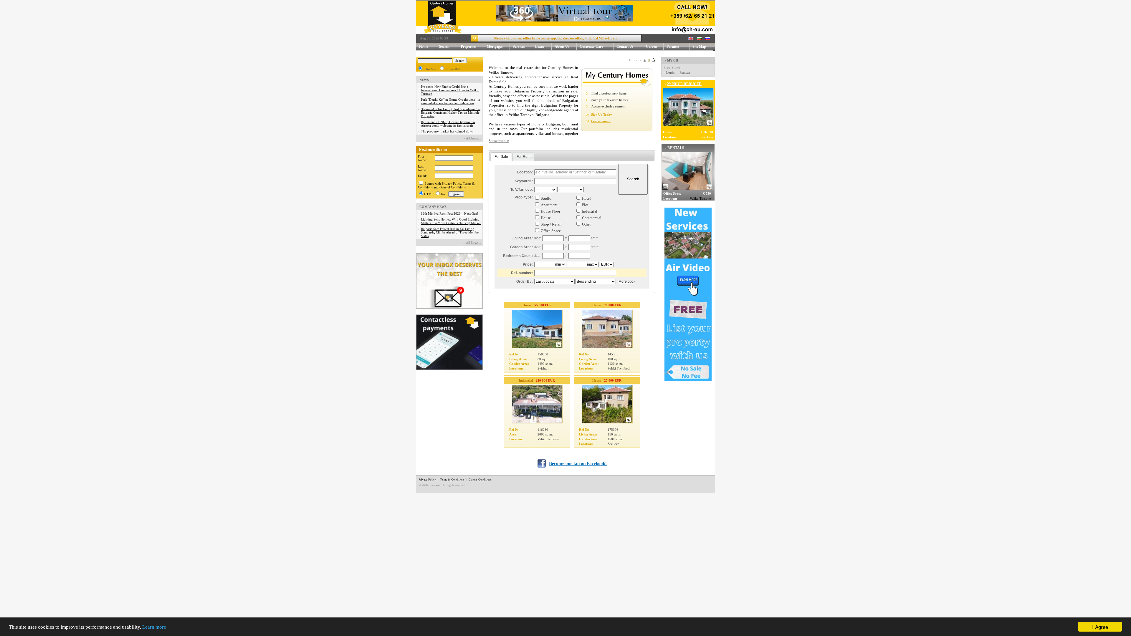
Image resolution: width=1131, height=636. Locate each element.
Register (684, 72)
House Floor (550, 211)
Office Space (551, 230)
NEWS (424, 80)
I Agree (1100, 626)
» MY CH (671, 60)
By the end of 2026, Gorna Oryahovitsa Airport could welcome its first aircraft (448, 123)
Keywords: (524, 181)
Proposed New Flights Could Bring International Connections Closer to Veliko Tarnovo (450, 90)
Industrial (589, 211)
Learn (539, 46)
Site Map (699, 46)
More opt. (626, 281)
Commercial (591, 218)
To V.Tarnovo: (521, 190)
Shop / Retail (551, 224)
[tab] (501, 157)
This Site (430, 69)
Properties (468, 46)
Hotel (586, 198)
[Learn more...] (616, 86)
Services (519, 46)
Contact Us (625, 46)
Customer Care (591, 46)
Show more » (499, 140)
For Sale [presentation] (501, 157)
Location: (525, 172)
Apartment (549, 205)
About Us (562, 46)
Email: (422, 176)
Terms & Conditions (452, 479)
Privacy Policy (451, 183)
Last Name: (422, 168)
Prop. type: (524, 197)
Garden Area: (521, 247)
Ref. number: (522, 273)
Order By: (524, 281)
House (546, 218)
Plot (585, 205)
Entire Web (453, 69)
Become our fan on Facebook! (578, 463)
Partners (673, 46)
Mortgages (495, 46)
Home (423, 46)
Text (444, 194)
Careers (652, 46)
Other (586, 224)
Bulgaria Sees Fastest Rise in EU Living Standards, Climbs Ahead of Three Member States (450, 232)
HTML (429, 194)
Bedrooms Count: (518, 256)
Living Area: (522, 238)
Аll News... (473, 138)
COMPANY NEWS (433, 206)
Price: (528, 264)
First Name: (422, 158)
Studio (546, 198)
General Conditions (452, 187)
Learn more (154, 627)
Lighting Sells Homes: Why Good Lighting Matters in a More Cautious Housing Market (451, 221)
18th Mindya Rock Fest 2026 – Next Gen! (449, 213)
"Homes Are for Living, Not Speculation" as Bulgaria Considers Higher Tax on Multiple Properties (450, 112)
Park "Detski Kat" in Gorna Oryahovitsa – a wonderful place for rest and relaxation (450, 101)
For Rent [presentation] (523, 157)
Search (444, 46)
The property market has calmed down (447, 131)
